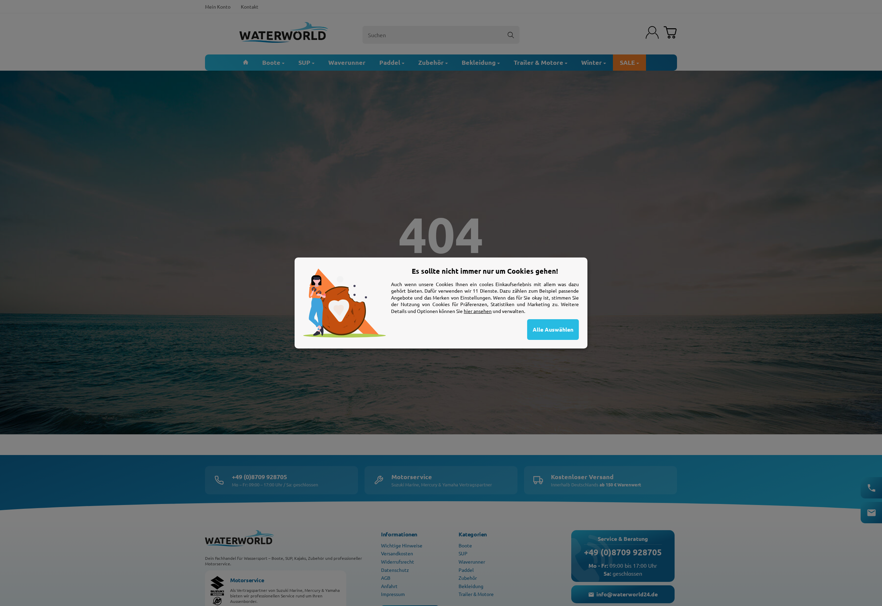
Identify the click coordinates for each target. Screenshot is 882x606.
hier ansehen (478, 311)
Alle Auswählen (553, 329)
